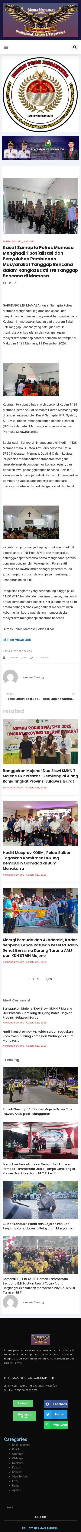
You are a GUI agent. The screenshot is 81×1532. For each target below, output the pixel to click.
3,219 (49, 979)
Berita (7, 241)
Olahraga (17, 1458)
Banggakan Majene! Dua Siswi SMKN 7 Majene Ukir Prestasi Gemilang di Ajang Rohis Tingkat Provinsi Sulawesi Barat (40, 776)
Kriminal (17, 241)
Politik (16, 1449)
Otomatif (17, 1454)
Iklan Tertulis (20, 1476)
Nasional (29, 241)
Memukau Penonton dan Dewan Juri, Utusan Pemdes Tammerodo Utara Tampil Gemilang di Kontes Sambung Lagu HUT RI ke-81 (39, 1168)
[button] (6, 47)
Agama (16, 1490)
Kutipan (16, 1467)
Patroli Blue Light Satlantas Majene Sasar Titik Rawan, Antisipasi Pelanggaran (37, 1111)
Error (15, 1481)
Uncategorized (21, 1444)
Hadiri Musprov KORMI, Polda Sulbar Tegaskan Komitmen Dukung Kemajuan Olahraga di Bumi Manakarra (37, 860)
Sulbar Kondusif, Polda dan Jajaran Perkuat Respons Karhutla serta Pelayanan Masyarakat (39, 1226)
